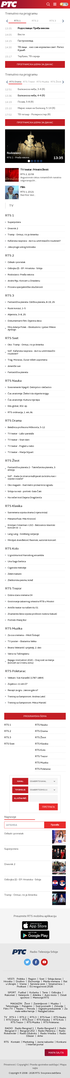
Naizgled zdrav (46, 1011)
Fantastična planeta (18, 372)
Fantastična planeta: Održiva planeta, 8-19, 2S (31, 302)
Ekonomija (34, 981)
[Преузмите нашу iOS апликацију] (35, 925)
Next (63, 21)
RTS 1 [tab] (17, 20)
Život (27, 1003)
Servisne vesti (37, 983)
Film (22, 187)
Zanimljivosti (40, 1003)
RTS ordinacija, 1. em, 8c (20, 412)
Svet (41, 978)
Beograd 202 (27, 1030)
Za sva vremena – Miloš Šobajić (24, 635)
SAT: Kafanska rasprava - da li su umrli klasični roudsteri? (31, 352)
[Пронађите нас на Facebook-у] (35, 962)
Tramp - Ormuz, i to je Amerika (23, 234)
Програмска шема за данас (35, 64)
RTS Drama (13, 421)
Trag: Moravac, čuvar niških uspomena (27, 359)
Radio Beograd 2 (46, 1028)
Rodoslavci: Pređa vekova (21, 274)
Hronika (8, 981)
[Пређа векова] (35, 146)
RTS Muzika (13, 628)
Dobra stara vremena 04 (20, 595)
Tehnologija (12, 1006)
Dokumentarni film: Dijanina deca (24, 320)
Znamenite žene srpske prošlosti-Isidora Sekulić (32, 613)
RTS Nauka (13, 381)
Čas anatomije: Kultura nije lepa (24, 399)
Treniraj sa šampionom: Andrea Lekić (26, 696)
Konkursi (61, 1041)
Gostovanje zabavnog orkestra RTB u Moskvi (31, 601)
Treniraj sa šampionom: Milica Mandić (27, 702)
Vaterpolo (23, 995)
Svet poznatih (43, 1006)
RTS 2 (9, 255)
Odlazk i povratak (16, 262)
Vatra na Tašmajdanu (18, 653)
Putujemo (27, 1006)
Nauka (19, 1008)
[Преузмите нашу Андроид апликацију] (35, 935)
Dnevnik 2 (13, 228)
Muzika (55, 1003)
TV (5, 1017)
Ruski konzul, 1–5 (17, 308)
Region (32, 978)
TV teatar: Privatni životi (34, 169)
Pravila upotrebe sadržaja (44, 1064)
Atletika (37, 995)
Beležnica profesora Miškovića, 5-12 (26, 427)
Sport (12, 992)
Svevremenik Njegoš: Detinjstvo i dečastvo (29, 387)
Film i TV (8, 1008)
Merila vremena (51, 981)
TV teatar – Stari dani (18, 439)
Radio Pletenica (46, 1030)
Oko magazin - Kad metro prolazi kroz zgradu (30, 485)
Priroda (31, 1008)
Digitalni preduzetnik (49, 1008)
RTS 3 (9, 295)
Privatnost (9, 1064)
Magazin (16, 1003)
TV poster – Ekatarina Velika (22, 641)
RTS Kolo (12, 548)
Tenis (45, 992)
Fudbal (22, 992)
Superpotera (14, 222)
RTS (6, 1041)
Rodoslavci (14, 153)
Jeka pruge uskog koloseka (22, 247)
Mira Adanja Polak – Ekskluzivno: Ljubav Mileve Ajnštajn (32, 328)
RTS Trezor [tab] (29, 81)
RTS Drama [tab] (15, 81)
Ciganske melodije (17, 567)
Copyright (22, 1064)
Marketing (28, 1041)
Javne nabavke (45, 1041)
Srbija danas (54, 978)
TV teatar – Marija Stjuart (20, 452)
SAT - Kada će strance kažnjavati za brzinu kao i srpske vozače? (32, 477)
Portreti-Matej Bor (17, 620)
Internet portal (35, 1044)
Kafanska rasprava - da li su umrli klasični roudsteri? (34, 240)
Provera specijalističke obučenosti (25, 287)
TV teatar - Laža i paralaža (21, 433)
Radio (9, 1028)
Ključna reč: (20, 798)
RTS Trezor (13, 588)
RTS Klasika (13, 506)
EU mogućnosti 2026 (41, 986)
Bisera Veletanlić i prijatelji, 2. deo (24, 647)
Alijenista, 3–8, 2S (17, 314)
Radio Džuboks (28, 1033)
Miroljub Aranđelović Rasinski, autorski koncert (32, 540)
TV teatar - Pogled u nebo (21, 446)
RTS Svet (12, 338)
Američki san (14, 366)
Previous (6, 21)
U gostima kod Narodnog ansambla (26, 555)
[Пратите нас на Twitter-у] (27, 962)
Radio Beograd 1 (24, 1028)
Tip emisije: (20, 790)
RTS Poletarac (15, 671)
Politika (21, 978)
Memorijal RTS (41, 997)
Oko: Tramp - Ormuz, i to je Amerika (26, 344)
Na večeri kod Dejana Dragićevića (25, 497)
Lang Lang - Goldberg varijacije (23, 534)
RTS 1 (9, 215)
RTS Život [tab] (56, 81)
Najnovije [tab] (10, 817)
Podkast (21, 986)
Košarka (34, 992)
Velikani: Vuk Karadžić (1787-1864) (25, 677)
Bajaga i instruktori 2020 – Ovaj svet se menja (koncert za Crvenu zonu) (31, 661)
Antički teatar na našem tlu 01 (23, 607)
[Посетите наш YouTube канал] (44, 962)
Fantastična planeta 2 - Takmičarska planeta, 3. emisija (32, 469)
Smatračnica (55, 983)
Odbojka (56, 992)
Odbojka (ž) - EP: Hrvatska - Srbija (25, 268)
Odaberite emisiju (38, 790)
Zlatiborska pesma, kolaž (20, 580)
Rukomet (10, 995)
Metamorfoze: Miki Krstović (22, 518)
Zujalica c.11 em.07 (17, 683)
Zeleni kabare (14, 573)
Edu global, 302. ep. (18, 406)
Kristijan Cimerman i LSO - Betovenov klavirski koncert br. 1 (31, 526)
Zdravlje (58, 1006)
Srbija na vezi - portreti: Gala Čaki (24, 491)
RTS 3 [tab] (52, 20)
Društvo (20, 981)
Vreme (23, 983)
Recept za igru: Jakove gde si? (23, 690)
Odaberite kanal (38, 781)
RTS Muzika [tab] (43, 81)
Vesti (10, 978)
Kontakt (15, 1041)
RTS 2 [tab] (35, 20)
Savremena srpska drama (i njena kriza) (27, 512)
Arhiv (40, 1035)
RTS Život (12, 461)
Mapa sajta (56, 1052)
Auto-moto (51, 995)
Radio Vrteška (48, 1033)
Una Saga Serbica (17, 561)
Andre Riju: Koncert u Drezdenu (24, 280)
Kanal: (20, 781)
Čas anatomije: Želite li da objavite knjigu (28, 393)
